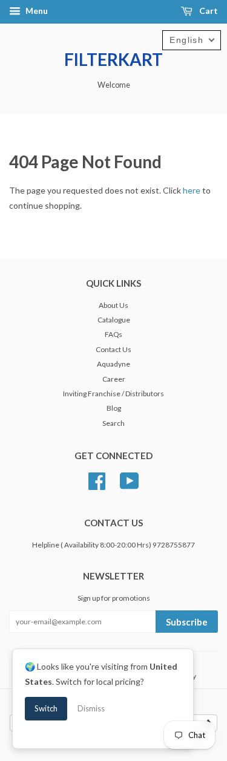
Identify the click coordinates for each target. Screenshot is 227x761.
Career (113, 379)
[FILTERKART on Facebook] (97, 479)
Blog (114, 408)
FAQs (113, 334)
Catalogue (113, 319)
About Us (113, 305)
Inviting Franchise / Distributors (113, 393)
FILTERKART (113, 59)
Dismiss (91, 708)
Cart (207, 10)
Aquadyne (113, 363)
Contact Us (113, 349)
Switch (46, 708)
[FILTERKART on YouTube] (129, 479)
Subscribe (187, 621)
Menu (36, 10)
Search (113, 423)
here (191, 190)
